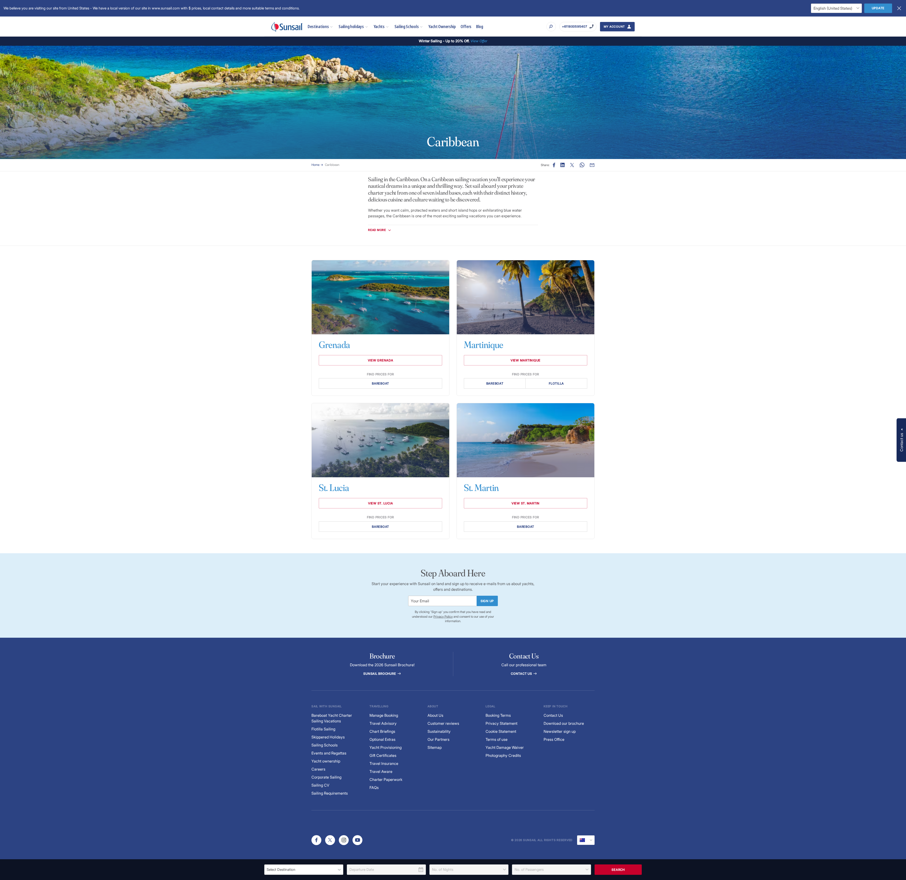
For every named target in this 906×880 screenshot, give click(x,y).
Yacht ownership (325, 761)
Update (878, 8)
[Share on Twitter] (572, 165)
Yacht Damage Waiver (505, 747)
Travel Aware (380, 771)
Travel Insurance (383, 763)
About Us (435, 715)
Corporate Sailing (326, 777)
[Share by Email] (592, 165)
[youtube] (357, 840)
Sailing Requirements (329, 793)
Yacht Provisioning (385, 747)
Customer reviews (443, 723)
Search (618, 870)
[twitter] (330, 840)
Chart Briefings (382, 731)
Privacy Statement (501, 723)
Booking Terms (498, 715)
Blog (479, 26)
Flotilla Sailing (323, 729)
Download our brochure (564, 723)
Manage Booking (383, 715)
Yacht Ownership (442, 26)
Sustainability (439, 731)
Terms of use (497, 739)
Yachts (379, 26)
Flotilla (556, 383)
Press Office (554, 739)
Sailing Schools (406, 26)
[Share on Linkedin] (562, 165)
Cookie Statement (501, 731)
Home (315, 165)
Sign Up (487, 601)
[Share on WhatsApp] (582, 165)
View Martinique (526, 360)
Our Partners (438, 739)
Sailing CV (320, 785)
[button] (901, 440)
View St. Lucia (380, 503)
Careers (318, 769)
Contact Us (522, 673)
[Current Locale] (586, 840)
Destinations (318, 26)
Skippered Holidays (328, 737)
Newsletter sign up (560, 731)
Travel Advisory (383, 723)
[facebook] (316, 840)
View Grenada (380, 360)
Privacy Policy (443, 616)
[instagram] (344, 840)
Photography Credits (503, 755)
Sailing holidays (351, 26)
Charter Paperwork (385, 779)
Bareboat (380, 383)
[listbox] (303, 869)
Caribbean (332, 165)
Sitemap (435, 747)
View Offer (478, 41)
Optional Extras (382, 739)
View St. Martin (526, 503)
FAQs (374, 787)
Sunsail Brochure (380, 673)
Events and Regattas (328, 753)
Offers (466, 26)
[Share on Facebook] (554, 165)
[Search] (551, 26)
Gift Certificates (382, 755)
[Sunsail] (287, 26)
